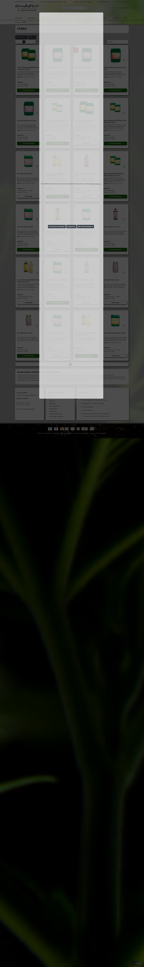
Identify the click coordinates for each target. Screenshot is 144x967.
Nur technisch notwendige (57, 226)
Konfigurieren (71, 226)
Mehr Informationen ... (96, 183)
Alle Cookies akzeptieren (85, 226)
